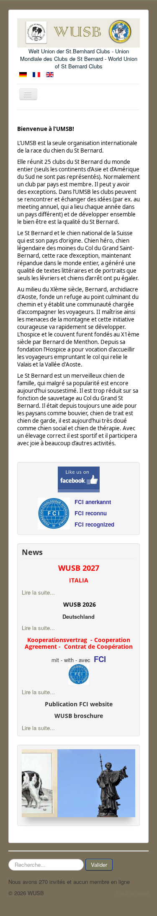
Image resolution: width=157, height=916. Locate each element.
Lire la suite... (38, 592)
